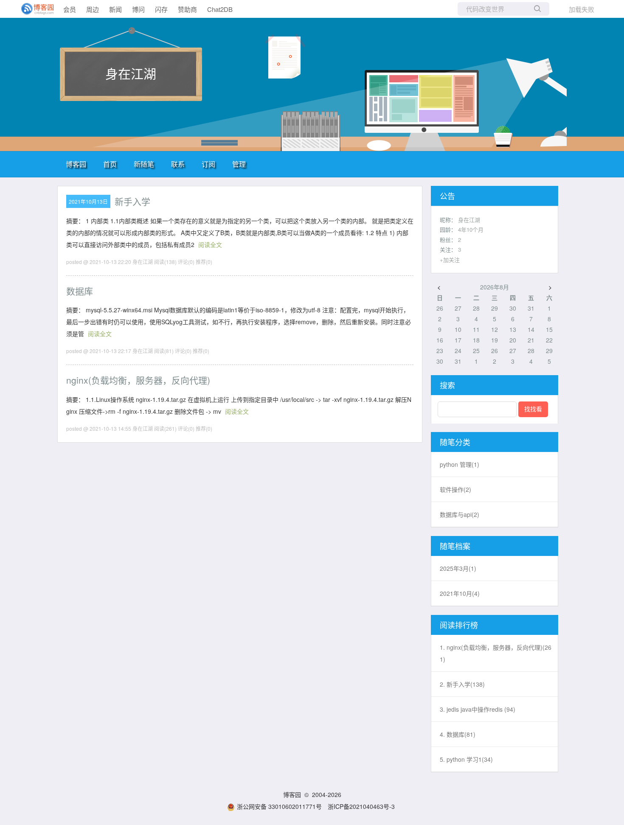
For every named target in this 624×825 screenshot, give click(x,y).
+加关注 (450, 259)
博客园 (76, 164)
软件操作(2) (455, 489)
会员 (69, 9)
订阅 (208, 164)
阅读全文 (210, 244)
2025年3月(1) (458, 568)
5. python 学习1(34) (466, 759)
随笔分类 (455, 441)
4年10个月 (470, 229)
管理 (239, 164)
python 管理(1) (459, 464)
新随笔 (144, 164)
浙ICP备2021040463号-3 (361, 806)
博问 (138, 9)
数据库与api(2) (459, 514)
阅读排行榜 (459, 624)
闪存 (161, 9)
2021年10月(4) (460, 593)
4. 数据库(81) (457, 734)
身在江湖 (130, 73)
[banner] (34, 9)
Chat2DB (220, 9)
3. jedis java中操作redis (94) (477, 709)
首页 (110, 164)
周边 (92, 9)
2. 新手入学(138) (462, 684)
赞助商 (187, 9)
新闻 (115, 9)
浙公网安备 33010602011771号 (279, 806)
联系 (178, 164)
